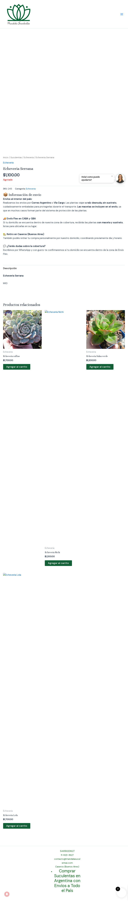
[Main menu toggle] (121, 14)
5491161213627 (67, 851)
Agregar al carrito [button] (16, 366)
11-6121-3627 (67, 855)
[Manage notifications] (6, 894)
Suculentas (16, 157)
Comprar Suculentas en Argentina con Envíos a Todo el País (67, 880)
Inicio (5, 157)
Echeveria (29, 157)
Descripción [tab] (10, 268)
